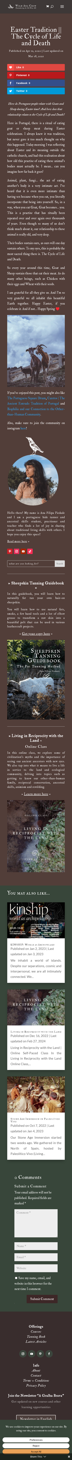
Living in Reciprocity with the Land (36, 1031)
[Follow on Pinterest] (10, 551)
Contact (36, 1375)
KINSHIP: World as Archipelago (33, 944)
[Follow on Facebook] (49, 1353)
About (36, 1370)
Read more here (17, 541)
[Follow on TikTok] (30, 551)
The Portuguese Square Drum (26, 398)
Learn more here (36, 794)
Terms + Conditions (36, 1380)
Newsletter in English (36, 1419)
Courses (36, 1331)
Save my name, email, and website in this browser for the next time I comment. (33, 1283)
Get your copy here (36, 634)
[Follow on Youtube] (23, 551)
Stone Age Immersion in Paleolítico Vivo (35, 1120)
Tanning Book (36, 1337)
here (23, 428)
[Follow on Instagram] (16, 551)
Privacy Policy (36, 1385)
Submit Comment (42, 1299)
